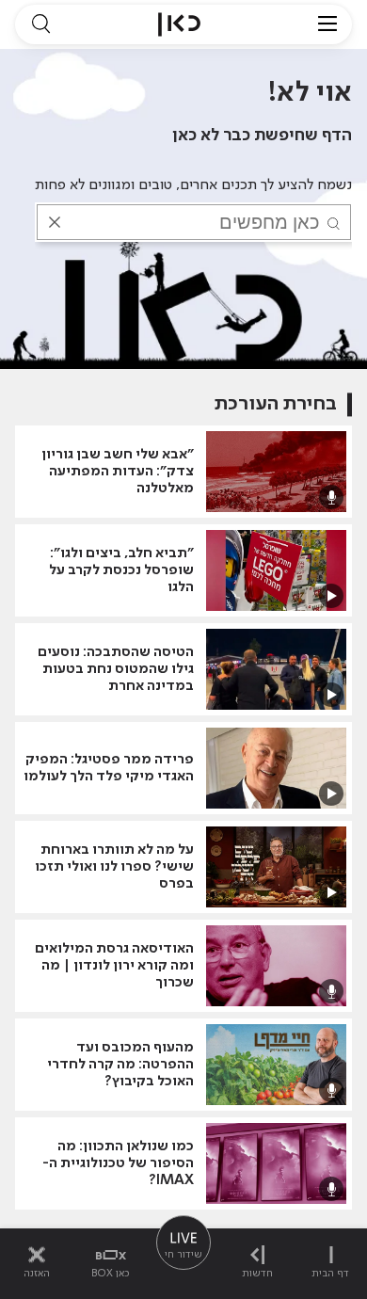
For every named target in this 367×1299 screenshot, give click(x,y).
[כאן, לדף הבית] (179, 24)
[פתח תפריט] (327, 24)
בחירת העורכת (276, 404)
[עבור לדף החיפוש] (40, 24)
